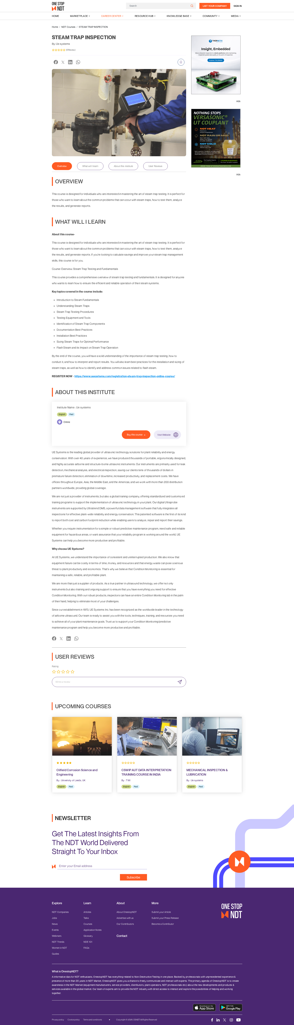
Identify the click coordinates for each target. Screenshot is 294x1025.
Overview (62, 166)
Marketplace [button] (79, 15)
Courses (88, 923)
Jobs (54, 917)
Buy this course (134, 434)
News (55, 923)
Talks (86, 917)
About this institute (123, 166)
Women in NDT (59, 947)
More (155, 903)
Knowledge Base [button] (178, 15)
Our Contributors (125, 923)
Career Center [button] (111, 15)
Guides (55, 953)
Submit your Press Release (165, 917)
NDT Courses (68, 26)
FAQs (86, 947)
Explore (57, 903)
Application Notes (93, 929)
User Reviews (155, 166)
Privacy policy (58, 1019)
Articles (87, 912)
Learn (87, 903)
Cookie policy (74, 1019)
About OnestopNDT (127, 912)
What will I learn (90, 166)
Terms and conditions (92, 1019)
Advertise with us (125, 917)
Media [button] (235, 15)
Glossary (88, 935)
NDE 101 (88, 941)
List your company (215, 5)
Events (55, 929)
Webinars (56, 935)
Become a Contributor (163, 923)
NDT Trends (58, 941)
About (121, 903)
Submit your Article (161, 912)
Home (55, 15)
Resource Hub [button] (144, 15)
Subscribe (133, 877)
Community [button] (210, 15)
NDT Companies (60, 912)
